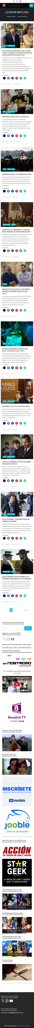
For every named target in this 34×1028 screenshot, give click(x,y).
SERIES (13, 224)
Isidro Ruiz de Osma (16, 544)
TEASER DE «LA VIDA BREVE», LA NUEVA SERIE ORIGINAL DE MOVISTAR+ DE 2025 (16, 231)
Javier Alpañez (16, 256)
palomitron (13, 316)
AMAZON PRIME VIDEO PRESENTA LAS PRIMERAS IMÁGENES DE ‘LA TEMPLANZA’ (17, 578)
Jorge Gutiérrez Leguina (15, 141)
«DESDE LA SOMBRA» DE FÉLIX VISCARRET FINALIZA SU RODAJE (16, 463)
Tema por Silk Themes (23, 1026)
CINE (4, 45)
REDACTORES (11, 45)
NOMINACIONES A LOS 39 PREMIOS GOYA (16, 174)
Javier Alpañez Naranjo (17, 84)
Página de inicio (11, 16)
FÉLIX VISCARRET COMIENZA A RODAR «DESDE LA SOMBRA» (15, 520)
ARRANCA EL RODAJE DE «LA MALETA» (15, 117)
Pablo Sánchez (14, 373)
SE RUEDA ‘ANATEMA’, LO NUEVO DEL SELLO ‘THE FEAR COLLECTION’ (15, 350)
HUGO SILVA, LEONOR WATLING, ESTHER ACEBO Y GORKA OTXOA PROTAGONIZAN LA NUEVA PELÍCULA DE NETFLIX (17, 53)
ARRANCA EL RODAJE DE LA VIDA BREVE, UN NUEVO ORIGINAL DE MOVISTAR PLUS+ (16, 291)
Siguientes (26, 610)
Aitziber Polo (15, 197)
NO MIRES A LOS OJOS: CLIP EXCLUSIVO (16, 406)
